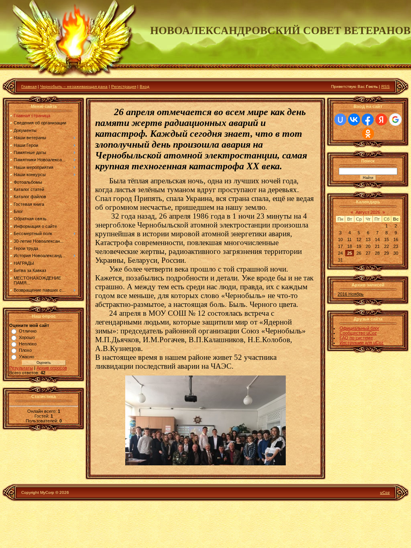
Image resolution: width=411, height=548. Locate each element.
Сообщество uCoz (358, 333)
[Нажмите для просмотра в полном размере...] (205, 463)
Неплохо (28, 343)
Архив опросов (52, 367)
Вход (144, 86)
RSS (385, 86)
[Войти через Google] (395, 119)
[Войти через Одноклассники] (368, 134)
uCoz (385, 492)
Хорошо (27, 337)
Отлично (28, 331)
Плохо (25, 350)
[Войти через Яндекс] (381, 120)
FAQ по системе (356, 337)
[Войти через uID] (340, 120)
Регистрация (123, 86)
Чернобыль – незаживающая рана (74, 86)
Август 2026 (368, 212)
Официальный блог (359, 328)
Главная (29, 86)
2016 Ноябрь (351, 294)
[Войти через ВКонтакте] (354, 120)
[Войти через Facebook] (368, 120)
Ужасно (26, 356)
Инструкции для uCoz (362, 342)
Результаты (21, 367)
